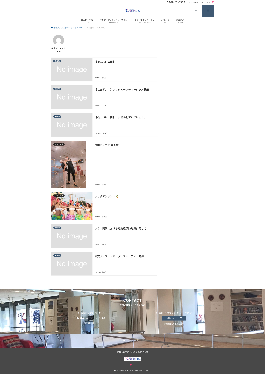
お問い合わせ (172, 318)
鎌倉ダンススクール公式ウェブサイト (136, 370)
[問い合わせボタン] (208, 11)
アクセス (206, 3)
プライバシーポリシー (132, 341)
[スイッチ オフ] (196, 11)
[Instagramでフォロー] (213, 2)
